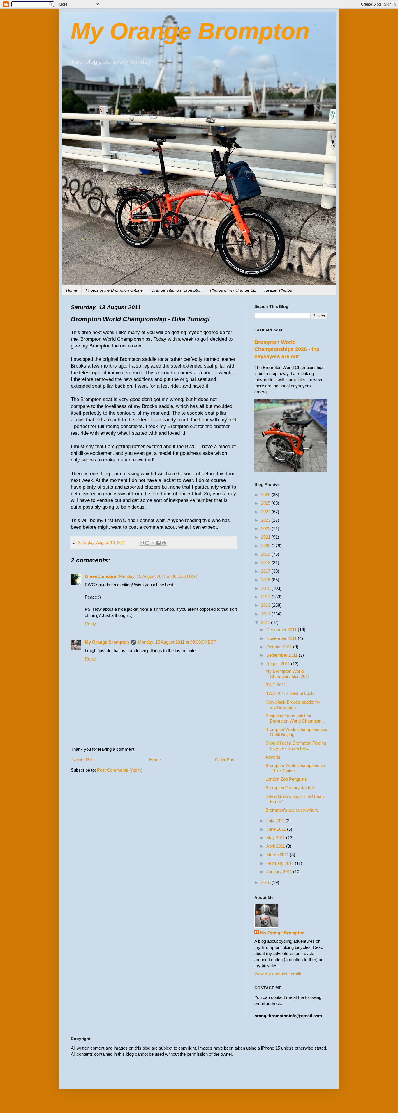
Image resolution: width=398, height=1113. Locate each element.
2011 (266, 622)
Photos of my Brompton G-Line (114, 290)
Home (71, 290)
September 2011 (282, 655)
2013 (266, 605)
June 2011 (276, 829)
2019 (266, 554)
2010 (266, 882)
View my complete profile (278, 973)
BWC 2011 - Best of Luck (289, 693)
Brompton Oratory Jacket (289, 787)
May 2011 (276, 837)
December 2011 (282, 629)
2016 (266, 579)
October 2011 (279, 646)
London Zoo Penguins (286, 779)
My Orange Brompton (190, 31)
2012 (266, 613)
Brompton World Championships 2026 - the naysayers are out (286, 349)
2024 (266, 511)
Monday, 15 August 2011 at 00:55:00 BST (158, 576)
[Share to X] (153, 543)
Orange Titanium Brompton (176, 290)
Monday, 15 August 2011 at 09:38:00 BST (177, 642)
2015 (266, 588)
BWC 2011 (275, 684)
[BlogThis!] (147, 543)
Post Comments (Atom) (119, 770)
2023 (266, 520)
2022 (266, 528)
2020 (266, 545)
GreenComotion (101, 576)
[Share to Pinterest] (164, 543)
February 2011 (280, 863)
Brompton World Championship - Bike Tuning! (295, 768)
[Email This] (142, 543)
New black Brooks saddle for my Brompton (292, 705)
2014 (266, 596)
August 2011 (278, 663)
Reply (90, 623)
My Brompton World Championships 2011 (287, 674)
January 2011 (279, 871)
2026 (266, 494)
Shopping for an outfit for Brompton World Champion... (295, 718)
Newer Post (83, 759)
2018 (266, 562)
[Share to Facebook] (158, 543)
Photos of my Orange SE (233, 290)
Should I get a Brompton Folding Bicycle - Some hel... (295, 746)
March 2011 (278, 854)
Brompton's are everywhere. (292, 809)
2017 (266, 571)
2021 (266, 537)
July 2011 (276, 820)
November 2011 (282, 638)
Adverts (272, 757)
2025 (266, 502)
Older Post (225, 759)
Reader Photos (278, 290)
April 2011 (276, 846)
